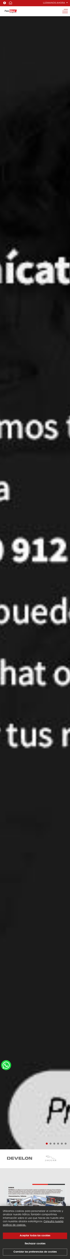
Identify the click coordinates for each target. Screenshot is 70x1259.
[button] (47, 1143)
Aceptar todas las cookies (35, 1236)
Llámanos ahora (54, 3)
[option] (19, 1159)
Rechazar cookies (35, 1244)
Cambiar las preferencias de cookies (35, 1252)
